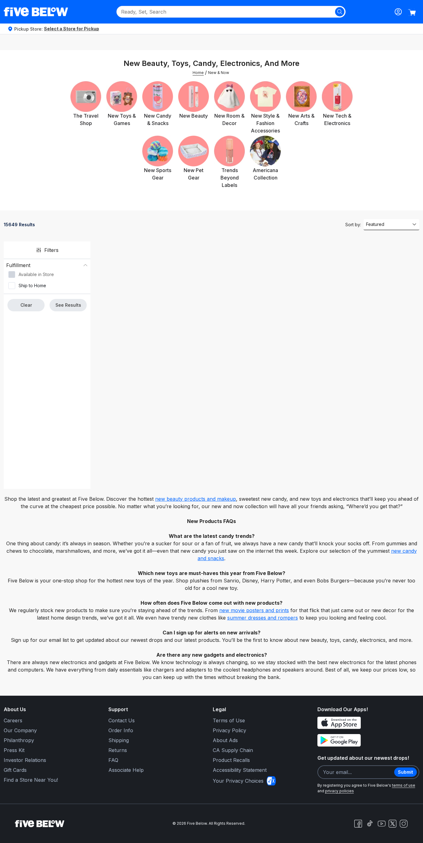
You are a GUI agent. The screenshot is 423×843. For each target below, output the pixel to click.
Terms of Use (229, 720)
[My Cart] (412, 12)
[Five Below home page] (36, 11)
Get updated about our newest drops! (363, 758)
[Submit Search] (339, 11)
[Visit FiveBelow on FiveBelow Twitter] (392, 824)
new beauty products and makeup (195, 499)
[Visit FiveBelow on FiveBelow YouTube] (381, 823)
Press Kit (14, 750)
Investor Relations (25, 760)
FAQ (113, 760)
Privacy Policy (229, 730)
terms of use (403, 785)
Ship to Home (32, 285)
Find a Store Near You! (31, 780)
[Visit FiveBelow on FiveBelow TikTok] (369, 823)
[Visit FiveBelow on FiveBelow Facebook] (358, 823)
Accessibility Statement (240, 770)
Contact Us (121, 720)
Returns (117, 750)
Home (198, 72)
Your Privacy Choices (238, 781)
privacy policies (339, 791)
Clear (26, 305)
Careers (13, 720)
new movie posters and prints (254, 610)
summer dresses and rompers (262, 618)
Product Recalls (231, 760)
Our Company (20, 730)
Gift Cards (15, 770)
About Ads (225, 740)
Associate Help (126, 770)
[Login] (398, 11)
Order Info (120, 730)
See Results (68, 305)
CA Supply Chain (233, 750)
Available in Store (36, 274)
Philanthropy (19, 740)
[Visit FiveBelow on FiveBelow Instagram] (403, 823)
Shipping (118, 740)
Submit (405, 772)
